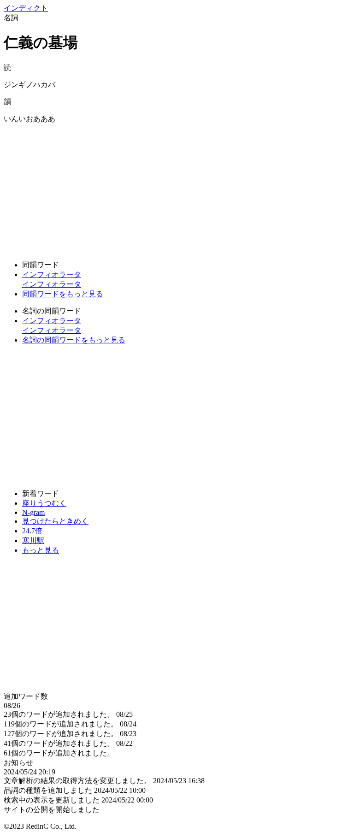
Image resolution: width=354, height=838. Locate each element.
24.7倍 (32, 531)
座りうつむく (44, 503)
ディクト (26, 8)
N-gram (33, 512)
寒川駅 (33, 540)
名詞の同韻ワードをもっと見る (73, 340)
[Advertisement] (177, 188)
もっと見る (40, 550)
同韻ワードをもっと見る (62, 294)
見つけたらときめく (55, 521)
